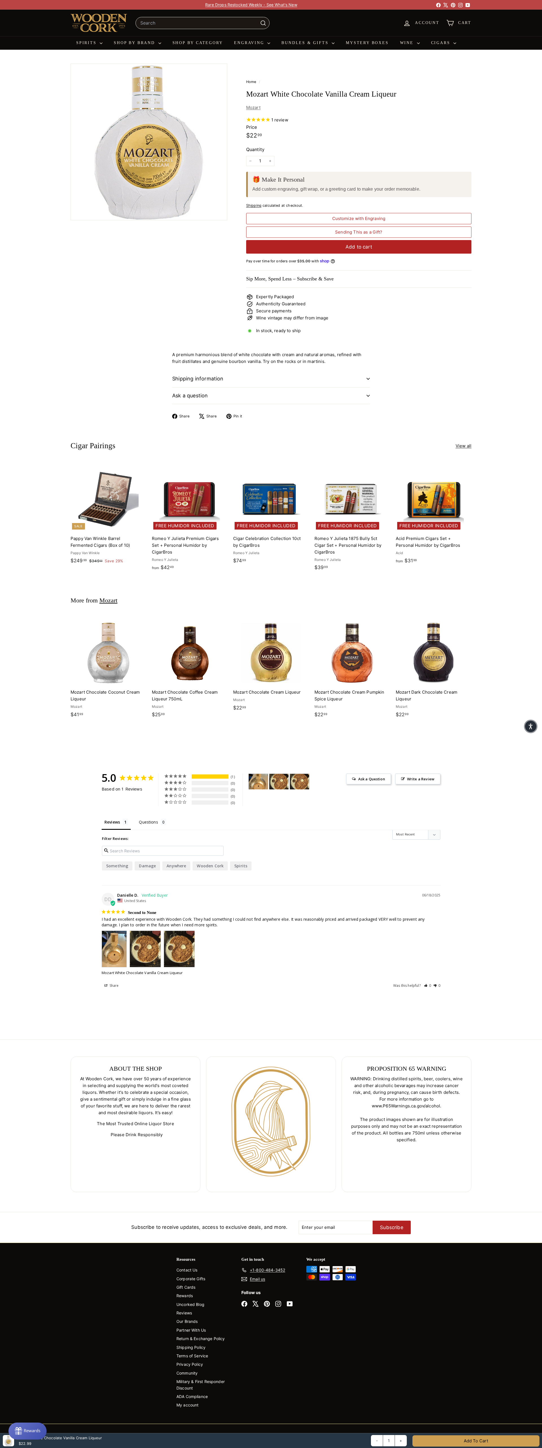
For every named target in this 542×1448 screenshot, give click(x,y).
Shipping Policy (191, 1347)
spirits (240, 865)
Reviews (184, 1312)
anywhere (176, 865)
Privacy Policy (189, 1364)
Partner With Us (191, 1330)
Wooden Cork (210, 865)
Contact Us (187, 1270)
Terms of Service (192, 1355)
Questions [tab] (148, 822)
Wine (408, 43)
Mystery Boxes (367, 43)
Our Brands (187, 1321)
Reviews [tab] (112, 822)
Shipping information (198, 379)
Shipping (253, 205)
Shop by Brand (135, 43)
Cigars (441, 43)
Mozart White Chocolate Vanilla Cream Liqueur (142, 972)
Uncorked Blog (190, 1304)
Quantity (255, 149)
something (117, 865)
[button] (427, 985)
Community (187, 1373)
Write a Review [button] (420, 778)
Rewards (184, 1295)
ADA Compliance (192, 1396)
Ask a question (190, 396)
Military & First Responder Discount (200, 1384)
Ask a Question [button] (371, 778)
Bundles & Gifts (305, 43)
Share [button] (114, 985)
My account (187, 1405)
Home (251, 82)
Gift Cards (186, 1287)
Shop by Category (197, 43)
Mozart (253, 107)
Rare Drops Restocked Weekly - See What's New (251, 4)
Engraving (250, 43)
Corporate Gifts (190, 1278)
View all (463, 445)
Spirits (87, 43)
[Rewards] (27, 1431)
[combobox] (203, 23)
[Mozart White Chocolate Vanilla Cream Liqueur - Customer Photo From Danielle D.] (258, 781)
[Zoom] (149, 142)
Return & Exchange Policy (200, 1338)
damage (147, 865)
